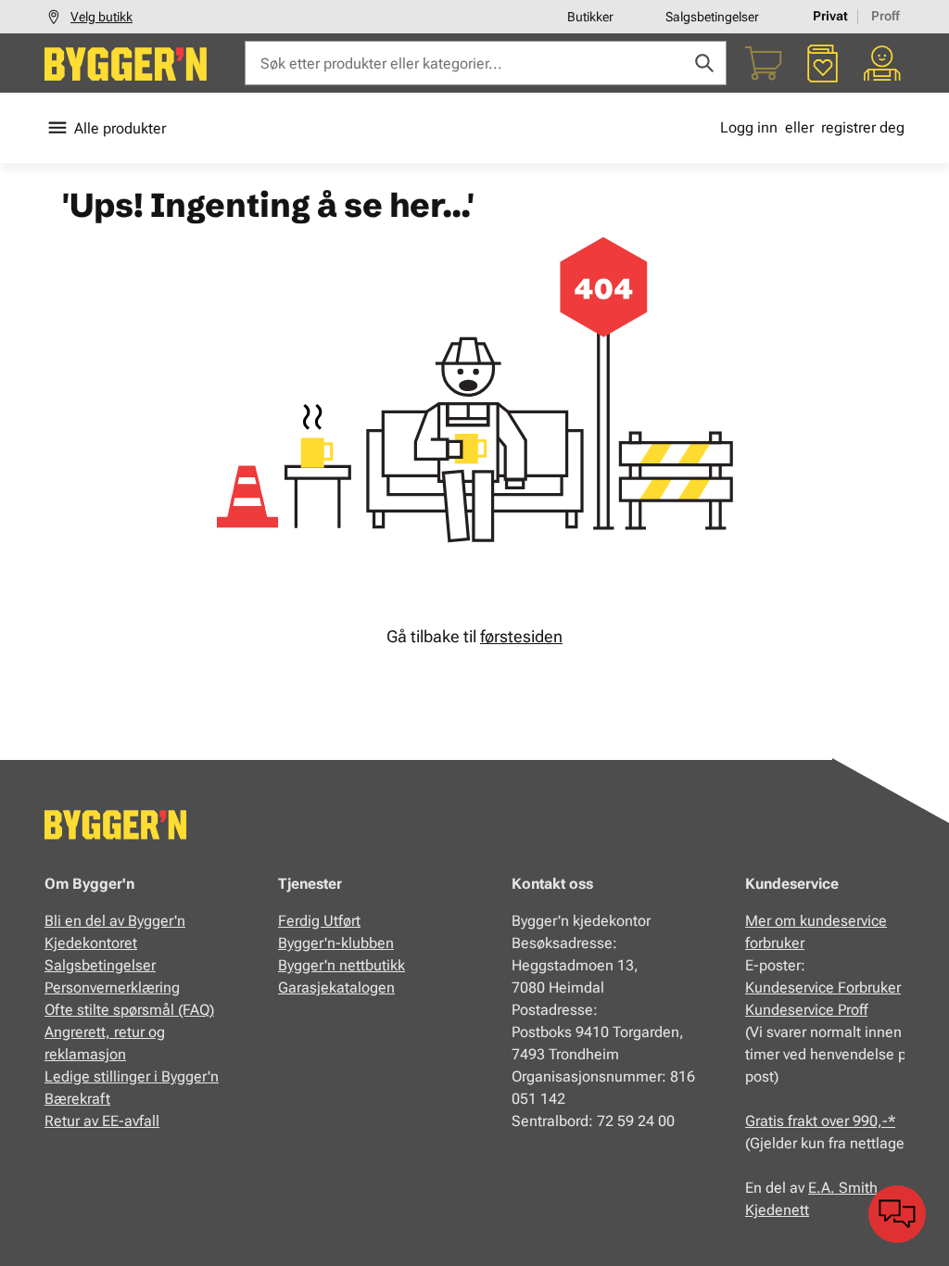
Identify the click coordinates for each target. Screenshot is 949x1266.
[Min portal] (882, 63)
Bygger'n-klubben (336, 943)
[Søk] (704, 63)
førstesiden (521, 636)
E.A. (823, 1187)
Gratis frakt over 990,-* (820, 1121)
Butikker (590, 16)
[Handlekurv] (763, 63)
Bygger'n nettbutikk (341, 965)
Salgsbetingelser (712, 16)
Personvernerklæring (112, 987)
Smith (858, 1187)
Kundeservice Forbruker (823, 987)
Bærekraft (77, 1099)
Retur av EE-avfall (101, 1121)
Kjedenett (777, 1210)
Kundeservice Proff (806, 1010)
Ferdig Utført (319, 921)
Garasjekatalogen (336, 987)
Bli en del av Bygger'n (114, 921)
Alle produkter (120, 128)
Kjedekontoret (90, 943)
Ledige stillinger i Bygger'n (131, 1076)
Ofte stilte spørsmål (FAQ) (129, 1010)
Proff (885, 15)
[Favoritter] (823, 63)
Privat (830, 15)
